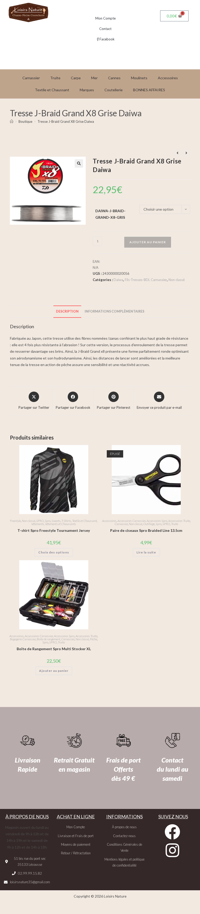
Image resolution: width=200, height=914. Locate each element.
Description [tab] (67, 311)
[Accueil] (11, 121)
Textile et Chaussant (52, 90)
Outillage (149, 524)
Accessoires (168, 78)
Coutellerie (113, 90)
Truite (55, 78)
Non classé (176, 280)
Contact (105, 29)
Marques (87, 90)
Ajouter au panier (147, 242)
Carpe (76, 78)
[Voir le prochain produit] (186, 153)
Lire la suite (146, 552)
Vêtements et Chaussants (60, 524)
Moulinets (139, 78)
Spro (48, 521)
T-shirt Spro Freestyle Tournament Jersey (53, 530)
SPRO (40, 521)
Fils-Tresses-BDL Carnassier (146, 280)
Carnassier (31, 78)
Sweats (56, 521)
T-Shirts (66, 521)
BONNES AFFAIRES (149, 90)
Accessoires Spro (157, 521)
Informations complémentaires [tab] (114, 311)
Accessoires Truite (179, 521)
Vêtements (37, 524)
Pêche (93, 639)
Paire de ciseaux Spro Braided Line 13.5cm (146, 530)
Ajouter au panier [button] (53, 671)
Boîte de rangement (48, 639)
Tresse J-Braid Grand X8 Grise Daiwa (66, 121)
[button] (79, 163)
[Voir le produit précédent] (177, 153)
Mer (94, 78)
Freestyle (15, 521)
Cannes (114, 78)
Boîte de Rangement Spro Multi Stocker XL (54, 649)
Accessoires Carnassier (131, 521)
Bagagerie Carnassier (23, 639)
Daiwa (118, 280)
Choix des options (53, 552)
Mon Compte (105, 18)
